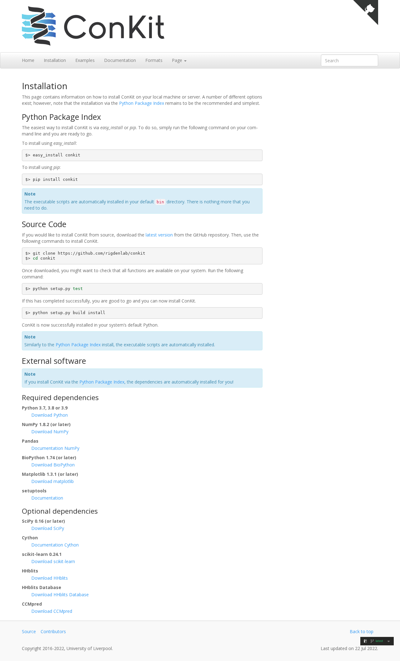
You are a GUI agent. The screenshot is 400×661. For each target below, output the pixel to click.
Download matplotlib (52, 481)
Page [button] (177, 60)
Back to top (361, 631)
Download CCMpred (51, 611)
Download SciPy (47, 528)
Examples (85, 60)
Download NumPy (49, 432)
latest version (159, 235)
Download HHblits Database (60, 594)
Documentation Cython (55, 545)
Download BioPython (53, 465)
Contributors (53, 631)
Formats (153, 60)
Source (29, 631)
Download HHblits (49, 578)
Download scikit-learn (53, 561)
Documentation (120, 60)
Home (28, 60)
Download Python (49, 415)
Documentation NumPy (55, 448)
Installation (55, 60)
